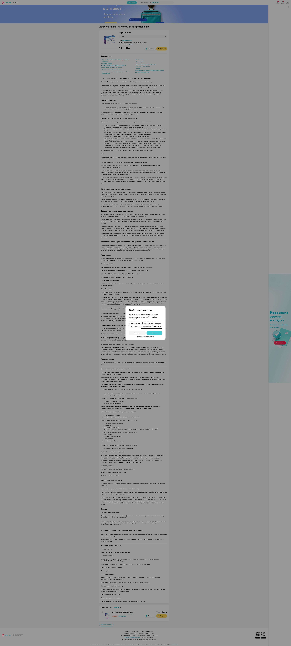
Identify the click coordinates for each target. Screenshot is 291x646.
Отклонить (137, 333)
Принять (154, 333)
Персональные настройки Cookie (145, 336)
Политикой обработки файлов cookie (151, 328)
